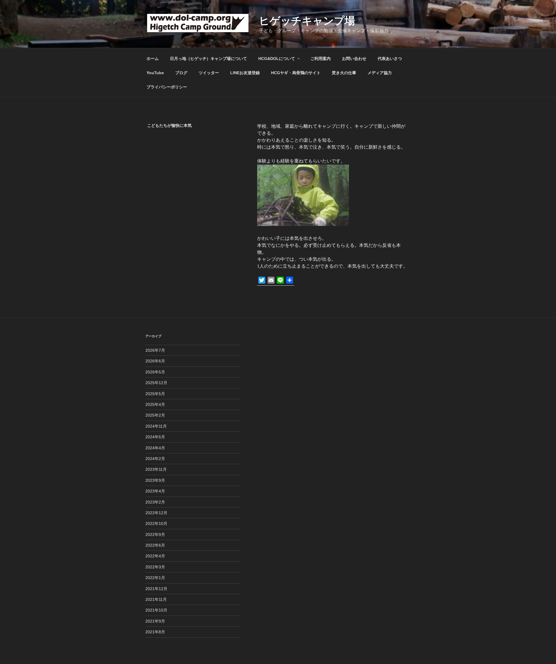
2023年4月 (155, 491)
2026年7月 (155, 350)
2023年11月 (156, 469)
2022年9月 (155, 534)
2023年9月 (155, 480)
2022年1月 (155, 577)
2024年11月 (156, 426)
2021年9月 (155, 621)
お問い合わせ (354, 58)
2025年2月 (155, 415)
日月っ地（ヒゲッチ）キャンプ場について (208, 58)
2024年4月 (155, 448)
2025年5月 (155, 393)
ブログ (181, 72)
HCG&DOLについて (276, 58)
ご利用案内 (320, 58)
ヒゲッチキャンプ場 (307, 21)
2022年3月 (155, 567)
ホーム (153, 58)
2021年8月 (155, 632)
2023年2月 (155, 502)
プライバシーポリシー (167, 87)
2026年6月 (155, 361)
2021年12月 (156, 588)
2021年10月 (156, 610)
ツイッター (209, 72)
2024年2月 (155, 458)
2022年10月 (156, 523)
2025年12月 (156, 382)
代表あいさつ (390, 58)
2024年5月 (155, 437)
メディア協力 (379, 72)
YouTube (155, 72)
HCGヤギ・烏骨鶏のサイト (296, 72)
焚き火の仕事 (344, 72)
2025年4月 (155, 404)
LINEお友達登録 (245, 72)
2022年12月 (156, 512)
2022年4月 (155, 556)
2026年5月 (155, 372)
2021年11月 (156, 599)
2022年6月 (155, 545)
